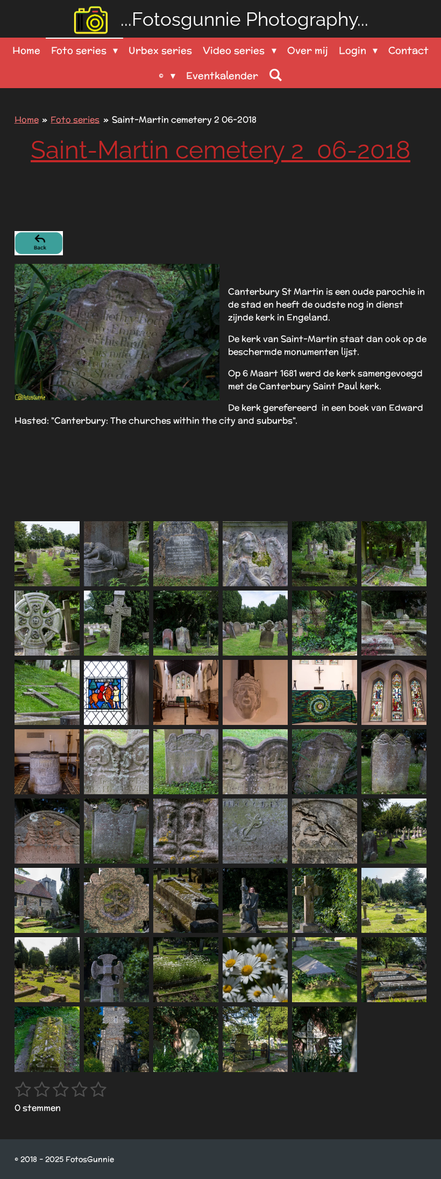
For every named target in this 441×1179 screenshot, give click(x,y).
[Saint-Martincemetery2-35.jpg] (324, 900)
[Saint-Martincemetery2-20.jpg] (116, 761)
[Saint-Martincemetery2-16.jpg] (255, 692)
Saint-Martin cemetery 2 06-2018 (184, 119)
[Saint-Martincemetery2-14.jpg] (116, 692)
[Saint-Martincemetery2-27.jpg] (185, 831)
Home (27, 119)
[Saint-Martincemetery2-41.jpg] (324, 969)
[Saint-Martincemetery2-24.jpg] (394, 761)
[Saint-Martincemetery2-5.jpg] (324, 553)
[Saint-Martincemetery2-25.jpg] (47, 831)
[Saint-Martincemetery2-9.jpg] (185, 623)
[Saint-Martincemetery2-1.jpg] (47, 553)
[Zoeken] (276, 75)
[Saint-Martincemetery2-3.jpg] (185, 553)
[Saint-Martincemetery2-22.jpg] (255, 761)
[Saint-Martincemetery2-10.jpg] (255, 623)
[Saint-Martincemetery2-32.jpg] (116, 900)
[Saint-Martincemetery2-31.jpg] (47, 900)
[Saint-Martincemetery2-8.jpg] (116, 623)
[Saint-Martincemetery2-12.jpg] (394, 623)
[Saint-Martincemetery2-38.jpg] (116, 969)
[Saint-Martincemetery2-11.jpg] (324, 623)
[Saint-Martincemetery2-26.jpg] (116, 831)
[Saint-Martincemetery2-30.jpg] (394, 831)
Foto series (75, 119)
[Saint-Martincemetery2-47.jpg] (324, 1039)
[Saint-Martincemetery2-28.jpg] (255, 831)
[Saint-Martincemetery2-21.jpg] (185, 761)
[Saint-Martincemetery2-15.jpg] (185, 692)
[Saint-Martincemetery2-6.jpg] (394, 553)
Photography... (244, 19)
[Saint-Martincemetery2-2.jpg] (116, 553)
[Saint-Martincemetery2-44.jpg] (116, 1039)
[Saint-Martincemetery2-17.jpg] (324, 692)
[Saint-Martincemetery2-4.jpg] (255, 553)
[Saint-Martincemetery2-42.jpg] (394, 969)
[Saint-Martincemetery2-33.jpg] (185, 900)
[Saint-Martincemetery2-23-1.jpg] (324, 761)
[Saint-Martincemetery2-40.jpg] (255, 969)
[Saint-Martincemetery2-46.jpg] (255, 1039)
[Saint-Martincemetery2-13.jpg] (47, 692)
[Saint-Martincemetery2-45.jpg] (185, 1039)
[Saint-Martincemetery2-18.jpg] (394, 692)
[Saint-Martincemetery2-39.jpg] (185, 969)
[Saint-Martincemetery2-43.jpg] (47, 1039)
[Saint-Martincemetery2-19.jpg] (47, 761)
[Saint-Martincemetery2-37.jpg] (47, 969)
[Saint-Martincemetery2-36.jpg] (394, 900)
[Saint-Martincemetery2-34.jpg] (255, 900)
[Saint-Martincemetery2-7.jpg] (47, 623)
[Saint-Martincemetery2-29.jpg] (324, 831)
